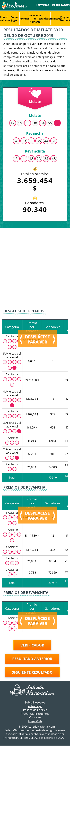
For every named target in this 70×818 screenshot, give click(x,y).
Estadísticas (45, 18)
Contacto (35, 717)
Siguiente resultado (32, 672)
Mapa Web (35, 721)
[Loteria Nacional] (14, 8)
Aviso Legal (35, 706)
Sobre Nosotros (35, 702)
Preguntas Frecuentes (35, 714)
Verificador (55, 18)
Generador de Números (35, 18)
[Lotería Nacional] (35, 690)
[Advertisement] (35, 266)
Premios (24, 18)
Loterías (42, 5)
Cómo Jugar (14, 18)
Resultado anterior (32, 658)
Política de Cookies (35, 710)
